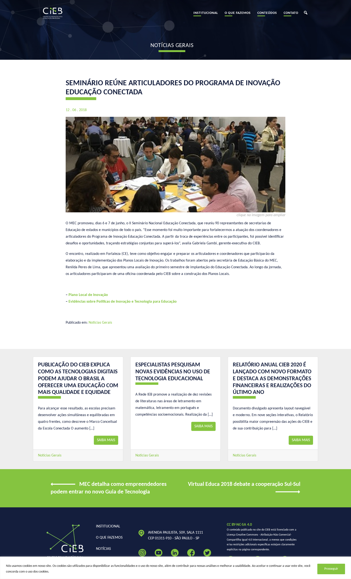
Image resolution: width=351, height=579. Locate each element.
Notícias (103, 549)
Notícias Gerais (100, 323)
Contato (291, 13)
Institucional (205, 13)
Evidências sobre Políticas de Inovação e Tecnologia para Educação (123, 302)
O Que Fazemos (238, 13)
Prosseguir (331, 569)
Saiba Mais (106, 440)
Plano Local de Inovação (88, 295)
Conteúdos (267, 13)
